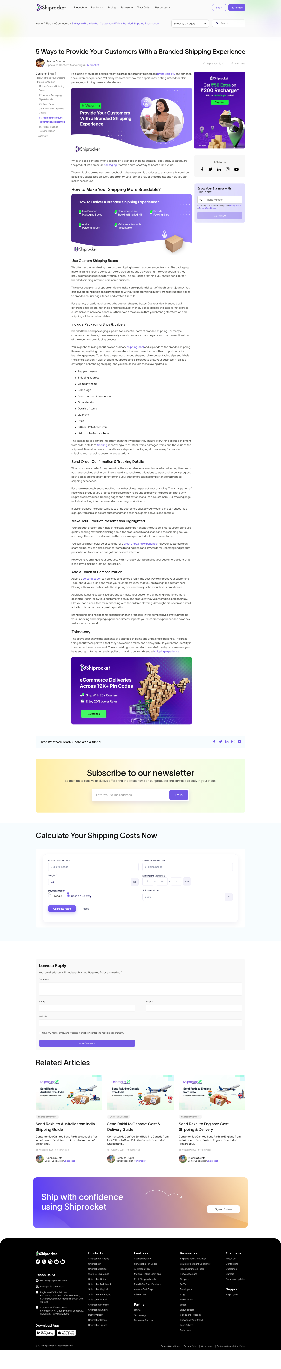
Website (43, 1016)
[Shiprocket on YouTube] (239, 742)
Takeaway (42, 135)
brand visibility (166, 74)
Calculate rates (62, 908)
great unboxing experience (140, 543)
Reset (85, 908)
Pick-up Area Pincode (60, 860)
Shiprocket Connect (47, 1116)
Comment (45, 979)
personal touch (92, 578)
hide (52, 73)
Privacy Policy (235, 205)
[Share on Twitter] (220, 742)
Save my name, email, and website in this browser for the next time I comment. (83, 1032)
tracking (102, 445)
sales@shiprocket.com (52, 1286)
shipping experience (166, 651)
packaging (110, 165)
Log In (219, 7)
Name (43, 1001)
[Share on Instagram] (233, 742)
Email (149, 1001)
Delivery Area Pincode (154, 860)
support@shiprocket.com (53, 1280)
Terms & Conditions (207, 208)
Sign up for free (223, 1209)
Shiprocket (92, 65)
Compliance (207, 1346)
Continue (220, 215)
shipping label (135, 347)
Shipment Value (150, 890)
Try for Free (237, 7)
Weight (52, 875)
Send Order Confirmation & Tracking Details (51, 108)
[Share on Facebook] (214, 742)
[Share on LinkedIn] (227, 742)
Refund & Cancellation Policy (231, 1346)
